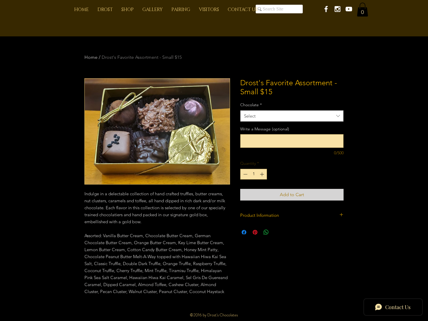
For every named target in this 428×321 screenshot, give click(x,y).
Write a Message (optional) (264, 129)
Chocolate (251, 104)
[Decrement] (244, 174)
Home (91, 57)
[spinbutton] (253, 174)
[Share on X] (277, 232)
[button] (362, 10)
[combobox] (292, 116)
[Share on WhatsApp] (266, 232)
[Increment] (262, 174)
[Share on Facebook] (243, 232)
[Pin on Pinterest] (255, 232)
